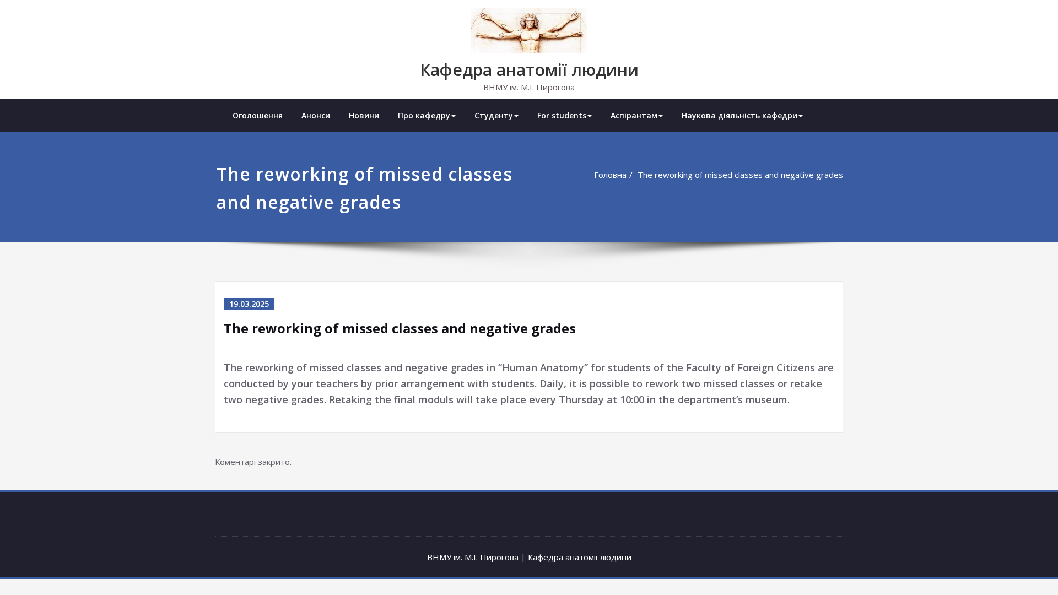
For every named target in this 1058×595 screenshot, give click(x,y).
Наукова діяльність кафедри (739, 115)
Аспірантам (634, 115)
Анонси (315, 115)
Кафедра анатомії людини (529, 69)
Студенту (493, 115)
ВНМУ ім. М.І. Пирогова (473, 556)
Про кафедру (424, 115)
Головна (610, 174)
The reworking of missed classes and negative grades (740, 174)
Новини (364, 115)
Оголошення (258, 115)
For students (561, 115)
